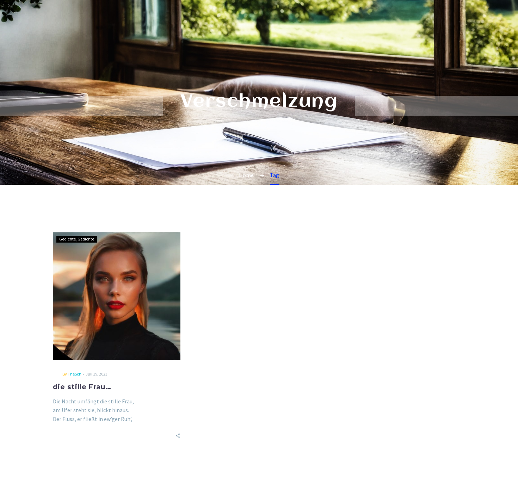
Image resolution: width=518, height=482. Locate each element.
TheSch (74, 374)
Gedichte (67, 239)
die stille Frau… (82, 387)
